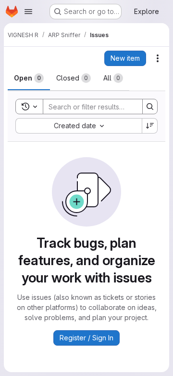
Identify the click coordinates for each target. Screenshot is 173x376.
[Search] (150, 106)
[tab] (29, 78)
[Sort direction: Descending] (150, 126)
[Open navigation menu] (28, 11)
